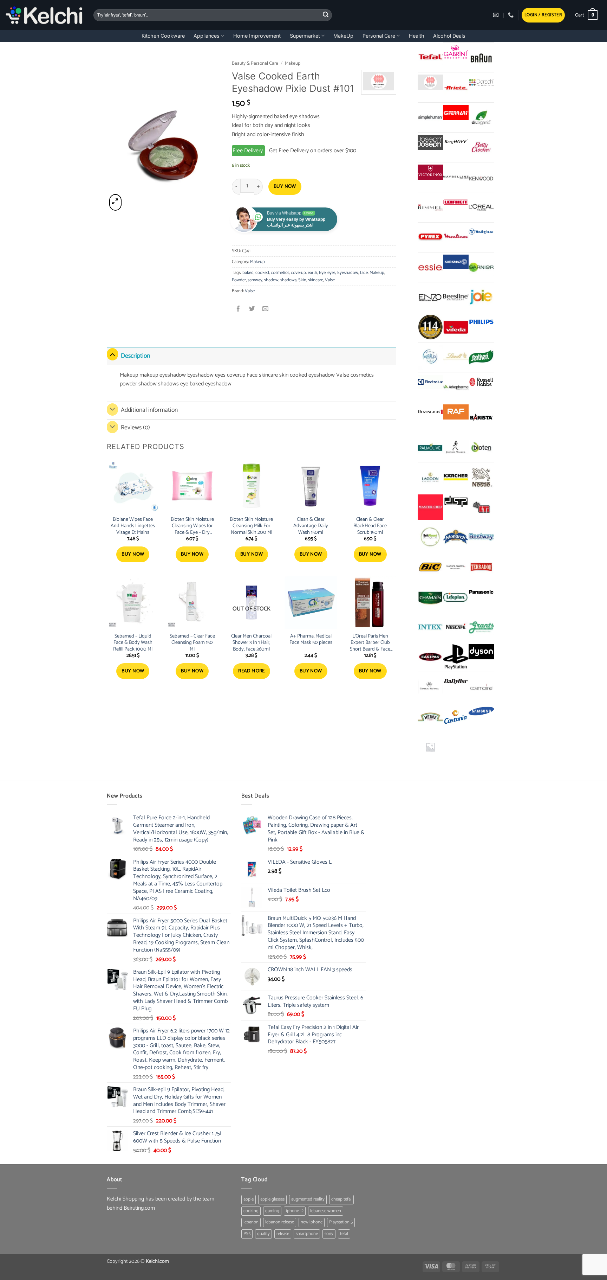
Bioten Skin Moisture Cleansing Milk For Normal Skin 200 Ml (251, 526)
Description (135, 356)
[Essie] (430, 267)
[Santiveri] (481, 357)
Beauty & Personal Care (255, 63)
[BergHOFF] (455, 142)
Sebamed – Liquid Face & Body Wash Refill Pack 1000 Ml (132, 643)
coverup (298, 272)
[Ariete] (455, 87)
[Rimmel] (430, 207)
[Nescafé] (455, 627)
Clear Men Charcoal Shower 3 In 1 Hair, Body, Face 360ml (251, 643)
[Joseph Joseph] (430, 142)
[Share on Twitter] (252, 309)
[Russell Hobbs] (481, 382)
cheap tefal (341, 1199)
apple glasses (272, 1199)
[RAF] (455, 412)
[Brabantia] (430, 747)
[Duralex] (430, 357)
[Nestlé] (481, 477)
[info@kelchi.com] (496, 15)
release (282, 1233)
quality (263, 1233)
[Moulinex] (455, 237)
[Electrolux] (430, 382)
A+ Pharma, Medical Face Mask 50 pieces (310, 639)
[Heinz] (430, 717)
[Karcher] (455, 477)
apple (248, 1199)
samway (255, 280)
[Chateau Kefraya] (430, 687)
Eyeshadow (347, 272)
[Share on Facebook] (239, 309)
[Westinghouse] (481, 232)
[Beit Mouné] (430, 537)
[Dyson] (481, 651)
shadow (271, 280)
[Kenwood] (481, 177)
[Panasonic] (481, 592)
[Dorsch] (481, 82)
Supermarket (305, 36)
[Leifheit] (455, 202)
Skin (302, 280)
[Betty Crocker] (481, 147)
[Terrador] (481, 567)
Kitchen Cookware (163, 36)
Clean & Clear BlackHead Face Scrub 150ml (370, 526)
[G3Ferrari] (455, 112)
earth (312, 272)
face (364, 272)
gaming (272, 1211)
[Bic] (430, 567)
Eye (322, 272)
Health (416, 36)
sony (329, 1233)
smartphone (307, 1233)
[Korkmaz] (455, 261)
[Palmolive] (430, 447)
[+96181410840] (511, 15)
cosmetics (280, 272)
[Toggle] (112, 354)
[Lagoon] (430, 477)
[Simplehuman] (430, 117)
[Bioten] (481, 447)
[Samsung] (481, 712)
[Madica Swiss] (455, 567)
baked (248, 272)
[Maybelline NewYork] (455, 177)
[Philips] (481, 322)
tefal (344, 1233)
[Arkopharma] (455, 387)
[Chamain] (430, 597)
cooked (262, 272)
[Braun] (481, 57)
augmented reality (308, 1199)
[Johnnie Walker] (455, 447)
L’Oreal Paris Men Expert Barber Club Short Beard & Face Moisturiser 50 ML (370, 643)
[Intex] (430, 627)
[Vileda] (455, 327)
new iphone (311, 1222)
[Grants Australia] (481, 627)
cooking (251, 1211)
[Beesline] (455, 297)
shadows (288, 280)
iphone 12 (295, 1211)
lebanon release (279, 1222)
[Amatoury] (430, 327)
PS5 (246, 1233)
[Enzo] (430, 297)
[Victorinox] (430, 172)
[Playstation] (455, 657)
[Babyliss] (455, 681)
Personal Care (379, 36)
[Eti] (481, 507)
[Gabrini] (455, 52)
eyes (331, 272)
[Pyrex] (430, 237)
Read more (251, 671)
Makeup (292, 63)
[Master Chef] (430, 507)
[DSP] (455, 502)
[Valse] (430, 82)
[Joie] (481, 297)
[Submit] (326, 15)
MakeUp (343, 36)
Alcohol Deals (449, 36)
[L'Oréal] (481, 207)
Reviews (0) (135, 428)
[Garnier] (481, 267)
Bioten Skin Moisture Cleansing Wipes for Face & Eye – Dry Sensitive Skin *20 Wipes (192, 526)
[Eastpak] (430, 657)
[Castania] (455, 717)
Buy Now (285, 187)
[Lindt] (455, 357)
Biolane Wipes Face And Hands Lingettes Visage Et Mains (133, 526)
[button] (543, 15)
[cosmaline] (481, 687)
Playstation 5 (341, 1222)
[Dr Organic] (481, 117)
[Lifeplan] (455, 597)
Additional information (149, 410)
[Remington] (430, 412)
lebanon (251, 1222)
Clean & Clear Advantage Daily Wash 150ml (310, 526)
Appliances (207, 36)
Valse (330, 280)
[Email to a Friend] (265, 309)
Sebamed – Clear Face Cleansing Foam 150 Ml (192, 643)
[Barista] (481, 417)
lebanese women (325, 1211)
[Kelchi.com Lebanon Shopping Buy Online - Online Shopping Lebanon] (44, 15)
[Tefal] (430, 57)
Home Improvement (257, 36)
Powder (239, 280)
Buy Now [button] (133, 554)
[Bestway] (481, 537)
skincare (315, 280)
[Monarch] (455, 537)
